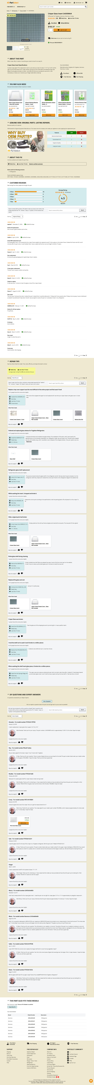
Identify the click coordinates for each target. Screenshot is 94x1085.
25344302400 (31, 1018)
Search (82, 210)
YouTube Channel (74, 1054)
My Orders (69, 2)
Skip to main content (47, 49)
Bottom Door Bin (79, 419)
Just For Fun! (73, 1062)
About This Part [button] (17, 58)
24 (27, 192)
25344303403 (31, 1033)
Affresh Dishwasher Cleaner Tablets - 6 (48, 103)
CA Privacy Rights (51, 1064)
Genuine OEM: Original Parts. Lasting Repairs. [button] (30, 122)
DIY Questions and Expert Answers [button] (25, 694)
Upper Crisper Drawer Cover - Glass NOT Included (15, 103)
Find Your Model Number (32, 1066)
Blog (71, 1060)
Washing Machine (31, 1064)
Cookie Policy (50, 1062)
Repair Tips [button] (14, 361)
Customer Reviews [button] (18, 182)
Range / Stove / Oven (32, 1061)
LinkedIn (72, 1058)
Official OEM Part (65, 23)
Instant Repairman (31, 1053)
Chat (62, 2)
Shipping (9, 1052)
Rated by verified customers (36, 164)
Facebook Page (73, 1056)
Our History (50, 1053)
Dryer (28, 1057)
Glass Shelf (12, 459)
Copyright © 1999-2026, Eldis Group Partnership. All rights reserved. (47, 1082)
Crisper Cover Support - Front (17, 419)
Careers (49, 1059)
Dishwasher (29, 1055)
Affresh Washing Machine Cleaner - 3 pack (31, 103)
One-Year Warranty (11, 1057)
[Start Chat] (91, 1081)
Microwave (29, 1059)
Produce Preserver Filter (80, 102)
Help (8, 1062)
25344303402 (31, 1030)
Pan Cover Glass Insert (15, 825)
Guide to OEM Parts (31, 1068)
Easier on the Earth (51, 1057)
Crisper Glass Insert (58, 419)
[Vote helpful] (18, 424)
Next (84, 216)
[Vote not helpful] (21, 424)
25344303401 (31, 1027)
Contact (8, 1061)
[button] (11, 6)
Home (8, 10)
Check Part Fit (12, 1007)
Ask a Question (47, 701)
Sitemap (49, 1073)
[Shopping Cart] (86, 3)
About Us (49, 1052)
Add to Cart (63, 30)
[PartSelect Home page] (12, 3)
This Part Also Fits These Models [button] (24, 1000)
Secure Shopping (51, 1071)
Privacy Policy (50, 1061)
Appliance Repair (31, 1052)
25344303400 (31, 1024)
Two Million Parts (51, 1055)
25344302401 (31, 1021)
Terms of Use (50, 1070)
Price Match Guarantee (12, 1059)
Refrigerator (15, 10)
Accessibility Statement (52, 1075)
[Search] (86, 7)
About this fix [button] (16, 157)
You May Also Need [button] (18, 84)
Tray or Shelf (23, 10)
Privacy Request (51, 1068)
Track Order (9, 1055)
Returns (9, 1053)
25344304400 (31, 1036)
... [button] (29, 441)
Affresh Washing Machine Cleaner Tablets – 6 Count (64, 103)
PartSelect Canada (51, 1077)
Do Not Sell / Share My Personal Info (55, 1066)
